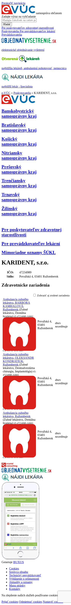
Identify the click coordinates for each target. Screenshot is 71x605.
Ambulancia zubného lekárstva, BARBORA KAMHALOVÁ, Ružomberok (16, 304)
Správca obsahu (18, 571)
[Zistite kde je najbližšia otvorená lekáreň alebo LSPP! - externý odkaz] (20, 558)
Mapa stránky (17, 585)
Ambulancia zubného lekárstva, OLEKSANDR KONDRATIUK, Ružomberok (18, 359)
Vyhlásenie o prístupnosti (24, 578)
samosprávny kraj (19, 113)
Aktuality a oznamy (21, 582)
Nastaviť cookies (53, 601)
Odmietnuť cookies (30, 601)
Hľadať (6, 24)
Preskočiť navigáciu (13, 3)
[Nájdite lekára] (22, 480)
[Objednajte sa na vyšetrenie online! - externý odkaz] (26, 471)
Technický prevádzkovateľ (25, 575)
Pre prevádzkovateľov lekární (31, 243)
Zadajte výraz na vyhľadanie (19, 16)
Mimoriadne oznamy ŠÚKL (29, 252)
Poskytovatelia (22, 93)
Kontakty (14, 588)
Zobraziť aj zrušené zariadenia (53, 295)
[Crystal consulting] (9, 466)
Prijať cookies (10, 601)
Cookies (14, 568)
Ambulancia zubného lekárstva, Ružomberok (16, 414)
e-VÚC (6, 93)
